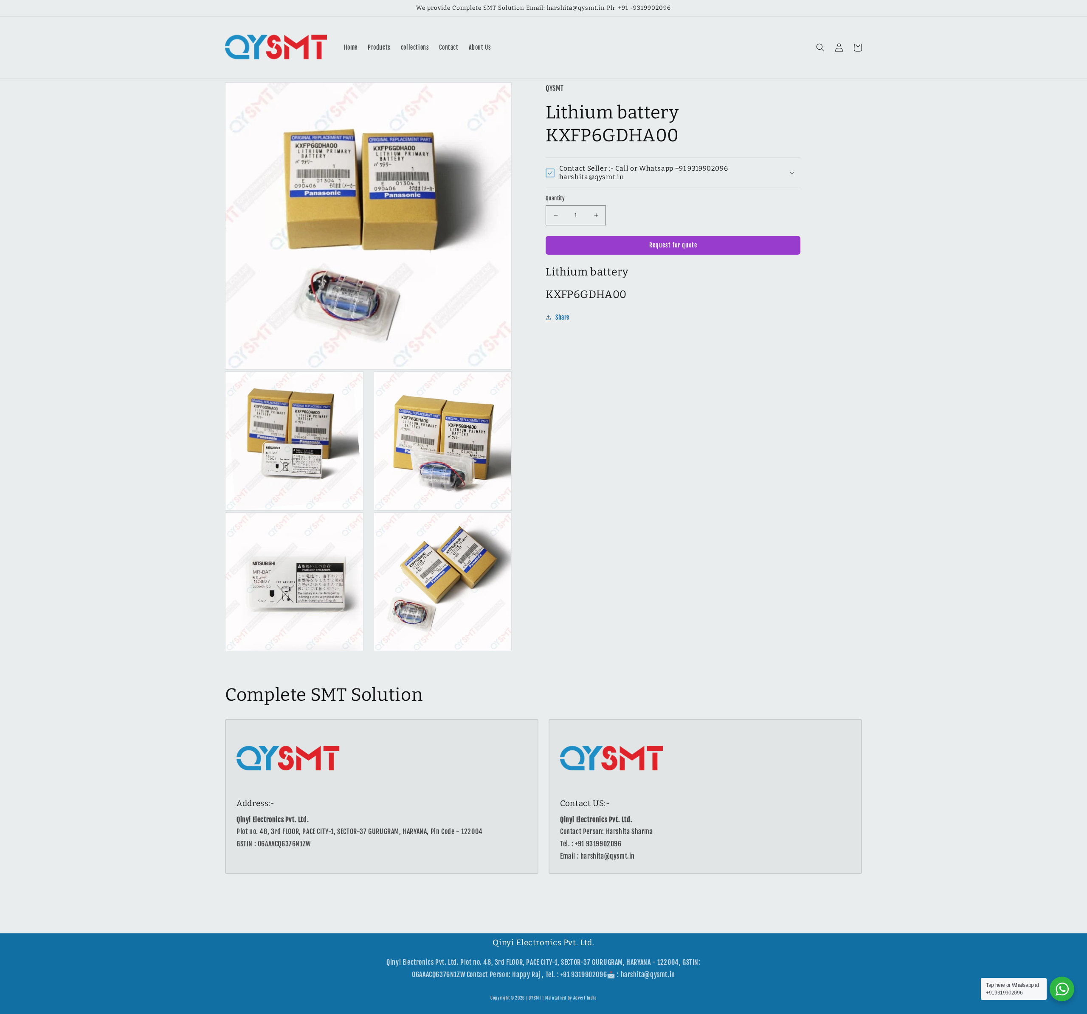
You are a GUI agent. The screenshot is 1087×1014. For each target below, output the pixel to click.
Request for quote (673, 245)
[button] (820, 47)
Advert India (585, 997)
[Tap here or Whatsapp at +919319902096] (1062, 989)
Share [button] (562, 317)
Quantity (555, 198)
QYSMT (535, 997)
